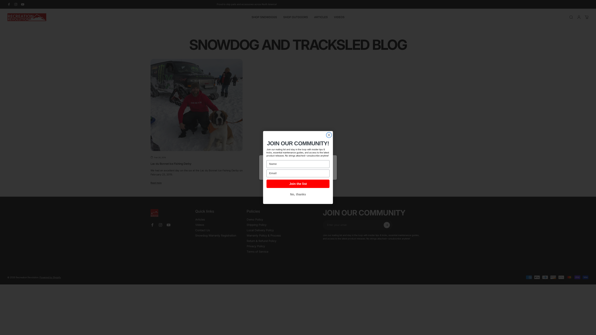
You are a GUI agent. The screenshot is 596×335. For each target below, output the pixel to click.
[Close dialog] (329, 135)
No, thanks (298, 194)
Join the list (298, 183)
